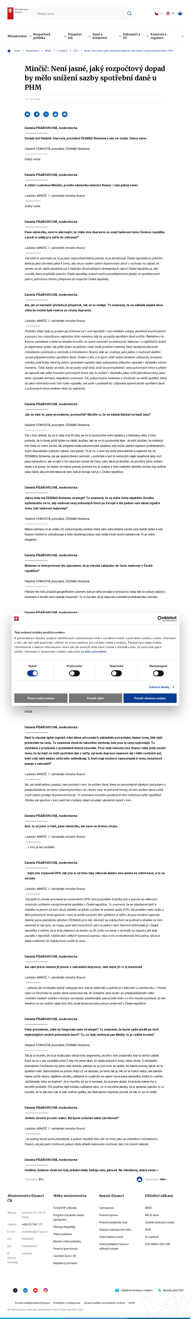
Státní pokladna (62, 1234)
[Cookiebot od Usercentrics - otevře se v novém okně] (160, 618)
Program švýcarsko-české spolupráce (68, 1217)
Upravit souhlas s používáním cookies (104, 1303)
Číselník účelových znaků (159, 1222)
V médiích (62, 51)
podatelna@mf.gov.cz (35, 1231)
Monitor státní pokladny (67, 1241)
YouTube (35, 1290)
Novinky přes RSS (173, 1290)
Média (48, 51)
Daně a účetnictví (100, 36)
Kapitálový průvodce (65, 1263)
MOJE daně (152, 1215)
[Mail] (27, 114)
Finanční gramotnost (65, 1248)
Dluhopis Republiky (64, 1226)
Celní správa (106, 1207)
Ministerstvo (17, 36)
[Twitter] (46, 114)
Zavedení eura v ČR (64, 1255)
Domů (17, 51)
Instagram (45, 1290)
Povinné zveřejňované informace (32, 1303)
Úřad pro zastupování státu (115, 1229)
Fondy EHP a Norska (65, 1207)
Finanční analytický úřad (113, 1222)
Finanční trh (75, 36)
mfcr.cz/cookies (96, 651)
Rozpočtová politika (41, 36)
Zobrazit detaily (159, 686)
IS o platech (152, 1236)
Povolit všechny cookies (150, 698)
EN (173, 13)
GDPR (132, 1303)
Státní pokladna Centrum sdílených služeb (114, 1246)
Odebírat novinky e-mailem (137, 1290)
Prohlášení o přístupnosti (66, 1303)
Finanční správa (108, 1215)
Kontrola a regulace (158, 36)
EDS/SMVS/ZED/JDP (157, 1244)
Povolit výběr (95, 698)
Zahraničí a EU (131, 36)
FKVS (148, 1229)
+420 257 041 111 (32, 1224)
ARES (148, 1207)
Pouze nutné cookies (41, 698)
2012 (76, 51)
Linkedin (25, 1290)
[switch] (74, 673)
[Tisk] (65, 114)
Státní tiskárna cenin (111, 1236)
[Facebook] (37, 114)
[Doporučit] (55, 114)
